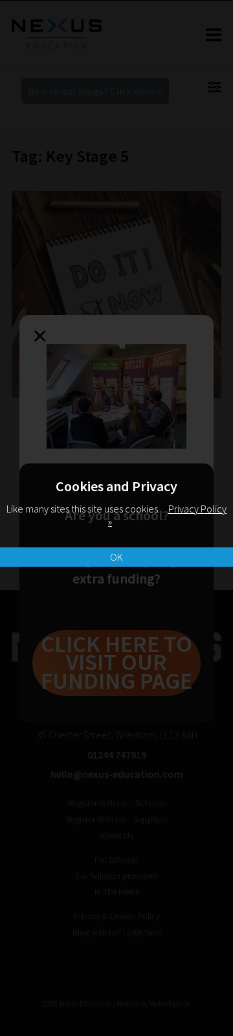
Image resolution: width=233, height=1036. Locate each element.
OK (116, 557)
